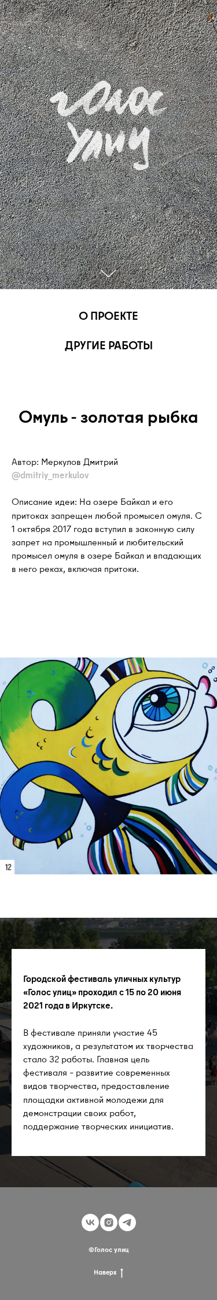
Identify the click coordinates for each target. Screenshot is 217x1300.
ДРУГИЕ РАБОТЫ (109, 345)
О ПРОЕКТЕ (108, 315)
